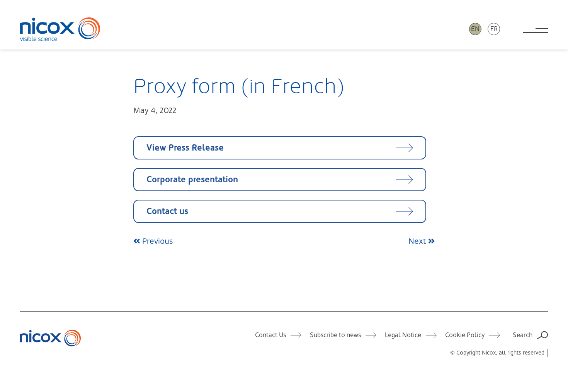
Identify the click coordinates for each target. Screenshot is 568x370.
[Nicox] (60, 29)
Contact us (167, 211)
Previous (156, 241)
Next (418, 241)
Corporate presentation (192, 179)
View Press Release (185, 147)
